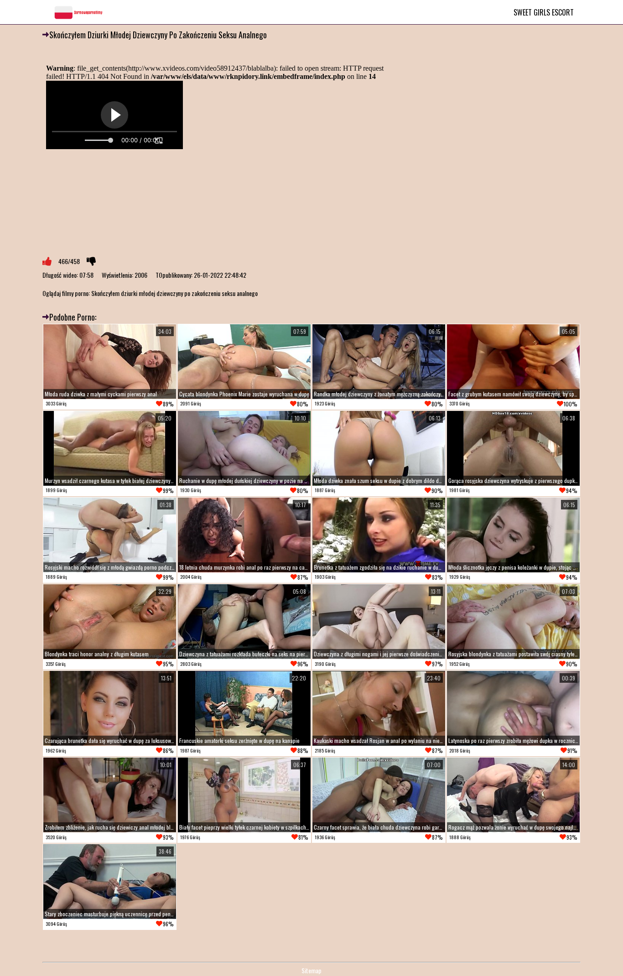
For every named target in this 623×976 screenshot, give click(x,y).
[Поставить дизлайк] (91, 261)
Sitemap (311, 970)
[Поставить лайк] (47, 261)
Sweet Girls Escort (544, 12)
